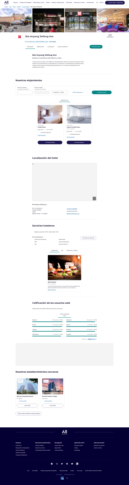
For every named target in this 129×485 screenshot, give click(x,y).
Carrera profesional (20, 450)
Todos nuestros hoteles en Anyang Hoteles (28, 413)
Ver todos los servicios (88, 238)
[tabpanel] (64, 124)
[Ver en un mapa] (64, 182)
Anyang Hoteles (25, 6)
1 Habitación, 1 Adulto (58, 92)
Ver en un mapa (22, 401)
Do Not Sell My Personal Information (93, 470)
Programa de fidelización (21, 455)
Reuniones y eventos (40, 447)
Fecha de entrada (23, 88)
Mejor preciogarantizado (110, 36)
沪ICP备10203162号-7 (69, 474)
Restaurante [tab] (54, 250)
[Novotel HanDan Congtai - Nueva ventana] (52, 386)
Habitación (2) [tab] (64, 100)
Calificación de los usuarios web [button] (51, 303)
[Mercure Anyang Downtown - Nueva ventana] (27, 386)
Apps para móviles (78, 445)
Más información (52, 289)
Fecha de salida (40, 88)
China (14, 6)
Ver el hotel (27, 405)
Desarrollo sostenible (20, 452)
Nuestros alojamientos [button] (29, 80)
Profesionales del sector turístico (42, 450)
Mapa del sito (58, 447)
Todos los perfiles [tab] (64, 315)
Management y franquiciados (22, 447)
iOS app (76, 447)
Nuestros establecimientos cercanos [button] (37, 371)
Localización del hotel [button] (45, 158)
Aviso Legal (79, 470)
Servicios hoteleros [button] (43, 225)
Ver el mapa (52, 41)
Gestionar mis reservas (99, 445)
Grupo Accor (19, 445)
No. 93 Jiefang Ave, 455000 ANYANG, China (36, 41)
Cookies (72, 470)
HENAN (19, 6)
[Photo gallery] (64, 20)
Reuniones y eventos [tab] (72, 250)
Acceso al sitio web (59, 445)
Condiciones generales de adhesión (48, 470)
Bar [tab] (62, 250)
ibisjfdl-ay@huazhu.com (73, 213)
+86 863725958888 (72, 209)
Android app (77, 450)
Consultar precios (96, 46)
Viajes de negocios (39, 445)
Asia (10, 6)
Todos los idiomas (59, 450)
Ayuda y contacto (98, 447)
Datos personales (63, 470)
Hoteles (6, 6)
